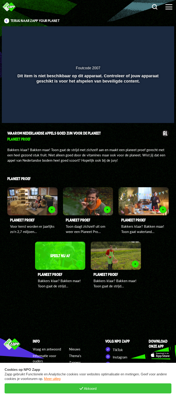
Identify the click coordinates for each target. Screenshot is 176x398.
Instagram (119, 357)
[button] (11, 113)
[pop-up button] (155, 113)
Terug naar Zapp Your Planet (35, 21)
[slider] (87, 103)
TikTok (117, 350)
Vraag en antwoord (47, 349)
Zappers (75, 362)
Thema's (75, 356)
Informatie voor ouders (44, 358)
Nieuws (74, 349)
